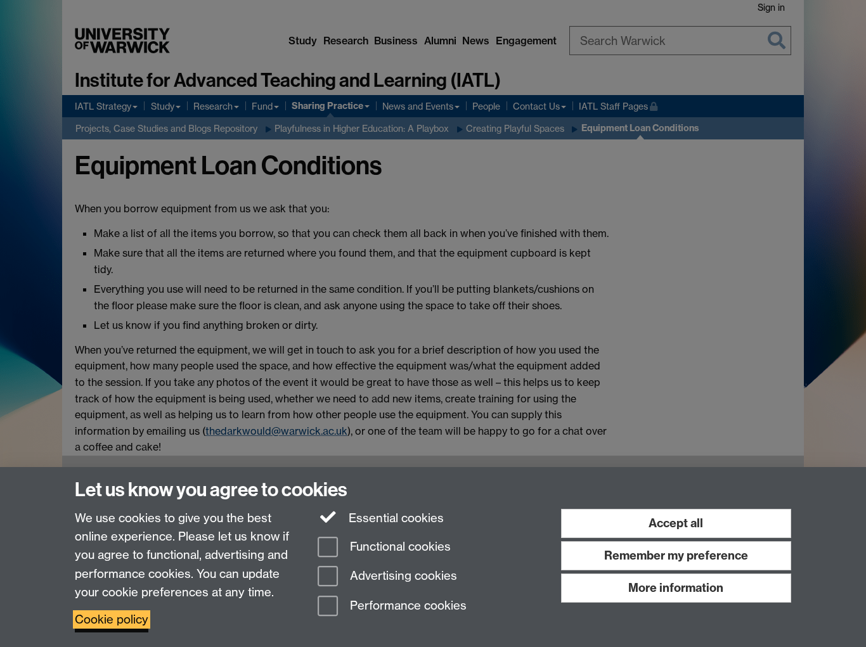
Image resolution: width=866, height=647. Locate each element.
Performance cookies (407, 606)
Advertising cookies (402, 576)
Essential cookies (395, 518)
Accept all (676, 523)
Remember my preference (676, 555)
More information (675, 587)
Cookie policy (111, 619)
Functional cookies (399, 546)
